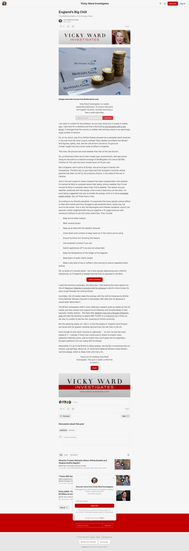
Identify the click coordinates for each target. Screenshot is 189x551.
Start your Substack (89, 542)
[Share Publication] (165, 4)
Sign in (182, 4)
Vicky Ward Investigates (71, 20)
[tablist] (67, 430)
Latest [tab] (66, 455)
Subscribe (172, 4)
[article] (94, 465)
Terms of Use (104, 510)
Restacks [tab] (72, 430)
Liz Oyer (103, 468)
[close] (113, 478)
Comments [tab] (63, 430)
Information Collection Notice (94, 512)
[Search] (160, 4)
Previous (66, 416)
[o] (122, 464)
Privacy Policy (109, 512)
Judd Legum (94, 468)
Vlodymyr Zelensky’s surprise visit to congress (85, 288)
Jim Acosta (86, 468)
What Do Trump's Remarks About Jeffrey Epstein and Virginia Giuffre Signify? (83, 461)
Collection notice (106, 537)
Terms (98, 537)
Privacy (92, 537)
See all (62, 507)
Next (124, 416)
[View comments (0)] (68, 26)
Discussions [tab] (73, 455)
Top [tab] (61, 455)
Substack (85, 547)
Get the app (104, 542)
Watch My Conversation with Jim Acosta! (72, 466)
